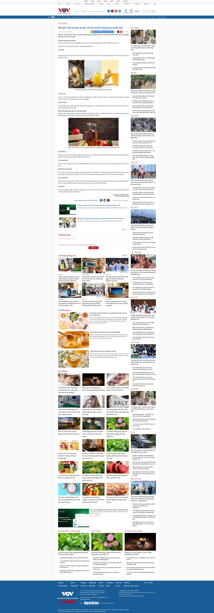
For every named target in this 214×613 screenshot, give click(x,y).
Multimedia (75, 17)
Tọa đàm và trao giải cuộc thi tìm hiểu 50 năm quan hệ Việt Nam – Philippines (143, 505)
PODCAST (135, 389)
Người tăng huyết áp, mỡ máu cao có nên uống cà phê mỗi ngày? (92, 434)
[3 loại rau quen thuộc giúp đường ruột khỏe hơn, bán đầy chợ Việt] (118, 445)
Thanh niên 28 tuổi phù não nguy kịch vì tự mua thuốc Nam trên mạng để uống (69, 412)
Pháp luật (92, 17)
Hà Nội (76, 11)
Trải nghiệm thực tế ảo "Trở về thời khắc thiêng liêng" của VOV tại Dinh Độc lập (143, 523)
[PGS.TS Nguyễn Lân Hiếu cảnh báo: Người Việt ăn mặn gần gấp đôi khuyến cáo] (118, 401)
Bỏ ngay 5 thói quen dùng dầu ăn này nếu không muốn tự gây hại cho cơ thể (93, 456)
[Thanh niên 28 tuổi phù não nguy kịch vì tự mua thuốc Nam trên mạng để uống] (69, 401)
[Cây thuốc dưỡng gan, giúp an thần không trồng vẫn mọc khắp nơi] (118, 423)
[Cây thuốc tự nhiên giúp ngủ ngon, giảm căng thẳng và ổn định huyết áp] (93, 467)
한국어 (117, 3)
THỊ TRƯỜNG (136, 252)
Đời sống (133, 17)
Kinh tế (80, 17)
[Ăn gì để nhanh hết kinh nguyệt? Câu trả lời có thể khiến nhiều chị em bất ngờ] (93, 489)
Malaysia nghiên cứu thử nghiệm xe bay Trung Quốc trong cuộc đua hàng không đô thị (143, 457)
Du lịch (149, 17)
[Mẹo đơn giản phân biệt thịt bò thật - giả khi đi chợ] (118, 467)
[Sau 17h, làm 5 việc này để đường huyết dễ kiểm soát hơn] (69, 423)
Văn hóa (139, 17)
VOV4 (105, 1)
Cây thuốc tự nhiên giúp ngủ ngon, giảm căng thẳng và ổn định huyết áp (92, 477)
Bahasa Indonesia (89, 3)
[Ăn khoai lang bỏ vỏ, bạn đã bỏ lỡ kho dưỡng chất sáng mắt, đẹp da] (118, 489)
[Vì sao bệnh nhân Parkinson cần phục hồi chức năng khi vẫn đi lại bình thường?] (69, 379)
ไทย (155, 3)
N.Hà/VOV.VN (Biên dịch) (121, 195)
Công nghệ (121, 17)
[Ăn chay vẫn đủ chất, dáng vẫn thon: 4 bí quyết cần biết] (69, 467)
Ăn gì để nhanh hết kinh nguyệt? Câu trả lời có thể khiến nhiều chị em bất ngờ (93, 499)
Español (146, 3)
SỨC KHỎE (62, 23)
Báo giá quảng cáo (85, 599)
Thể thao (98, 17)
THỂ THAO (135, 342)
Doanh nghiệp (114, 17)
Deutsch (77, 3)
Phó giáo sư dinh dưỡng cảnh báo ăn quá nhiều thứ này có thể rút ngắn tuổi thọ (69, 499)
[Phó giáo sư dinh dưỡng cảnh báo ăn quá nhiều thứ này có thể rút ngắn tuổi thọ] (69, 489)
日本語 (101, 3)
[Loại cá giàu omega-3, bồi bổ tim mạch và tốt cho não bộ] (118, 379)
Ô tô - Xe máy (105, 17)
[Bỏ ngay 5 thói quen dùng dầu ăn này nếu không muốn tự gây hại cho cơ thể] (93, 445)
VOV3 (98, 1)
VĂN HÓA (134, 116)
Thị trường (86, 17)
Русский (137, 3)
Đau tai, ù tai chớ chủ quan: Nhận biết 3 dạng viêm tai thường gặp (67, 456)
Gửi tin (93, 247)
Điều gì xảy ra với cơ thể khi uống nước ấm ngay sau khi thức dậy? (92, 412)
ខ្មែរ (109, 3)
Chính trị (59, 17)
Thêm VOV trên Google (121, 200)
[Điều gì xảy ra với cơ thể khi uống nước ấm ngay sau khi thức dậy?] (93, 401)
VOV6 (118, 1)
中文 (59, 3)
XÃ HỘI (134, 73)
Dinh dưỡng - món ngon (69, 531)
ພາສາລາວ (126, 3)
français (68, 3)
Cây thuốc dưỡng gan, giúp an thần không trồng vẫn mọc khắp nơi (117, 434)
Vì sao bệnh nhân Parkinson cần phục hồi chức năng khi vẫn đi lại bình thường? (68, 390)
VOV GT (125, 1)
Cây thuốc (96, 531)
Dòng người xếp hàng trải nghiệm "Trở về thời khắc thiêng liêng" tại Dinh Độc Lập (144, 517)
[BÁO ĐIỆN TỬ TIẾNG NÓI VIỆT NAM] (64, 11)
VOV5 (111, 1)
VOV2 (92, 1)
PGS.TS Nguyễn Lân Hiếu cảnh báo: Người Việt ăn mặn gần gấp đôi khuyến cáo (118, 412)
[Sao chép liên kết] (124, 32)
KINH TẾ (134, 297)
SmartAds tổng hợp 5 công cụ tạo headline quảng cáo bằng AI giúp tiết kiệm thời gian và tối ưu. (102, 207)
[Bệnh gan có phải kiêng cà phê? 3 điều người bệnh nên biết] (93, 379)
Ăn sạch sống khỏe (134, 531)
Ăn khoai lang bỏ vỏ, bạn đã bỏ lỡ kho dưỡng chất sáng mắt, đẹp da (117, 499)
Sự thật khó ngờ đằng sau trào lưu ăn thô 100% (74, 558)
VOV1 (86, 1)
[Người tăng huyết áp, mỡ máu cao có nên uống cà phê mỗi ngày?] (93, 423)
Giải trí (144, 17)
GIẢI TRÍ (134, 162)
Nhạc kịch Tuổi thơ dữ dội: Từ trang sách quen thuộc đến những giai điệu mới (143, 157)
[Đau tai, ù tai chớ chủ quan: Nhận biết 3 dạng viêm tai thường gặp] (69, 445)
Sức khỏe (127, 17)
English (137, 11)
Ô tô (133, 432)
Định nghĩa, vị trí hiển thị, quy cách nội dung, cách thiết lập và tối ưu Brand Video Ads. (99, 221)
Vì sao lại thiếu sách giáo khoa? (141, 429)
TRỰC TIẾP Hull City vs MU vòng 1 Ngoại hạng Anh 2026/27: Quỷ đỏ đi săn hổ (143, 379)
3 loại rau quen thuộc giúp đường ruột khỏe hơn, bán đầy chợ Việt (117, 456)
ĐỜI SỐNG (135, 28)
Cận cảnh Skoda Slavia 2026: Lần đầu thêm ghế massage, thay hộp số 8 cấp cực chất (143, 473)
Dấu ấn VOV (136, 479)
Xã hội (64, 17)
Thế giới (69, 17)
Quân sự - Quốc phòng (158, 17)
